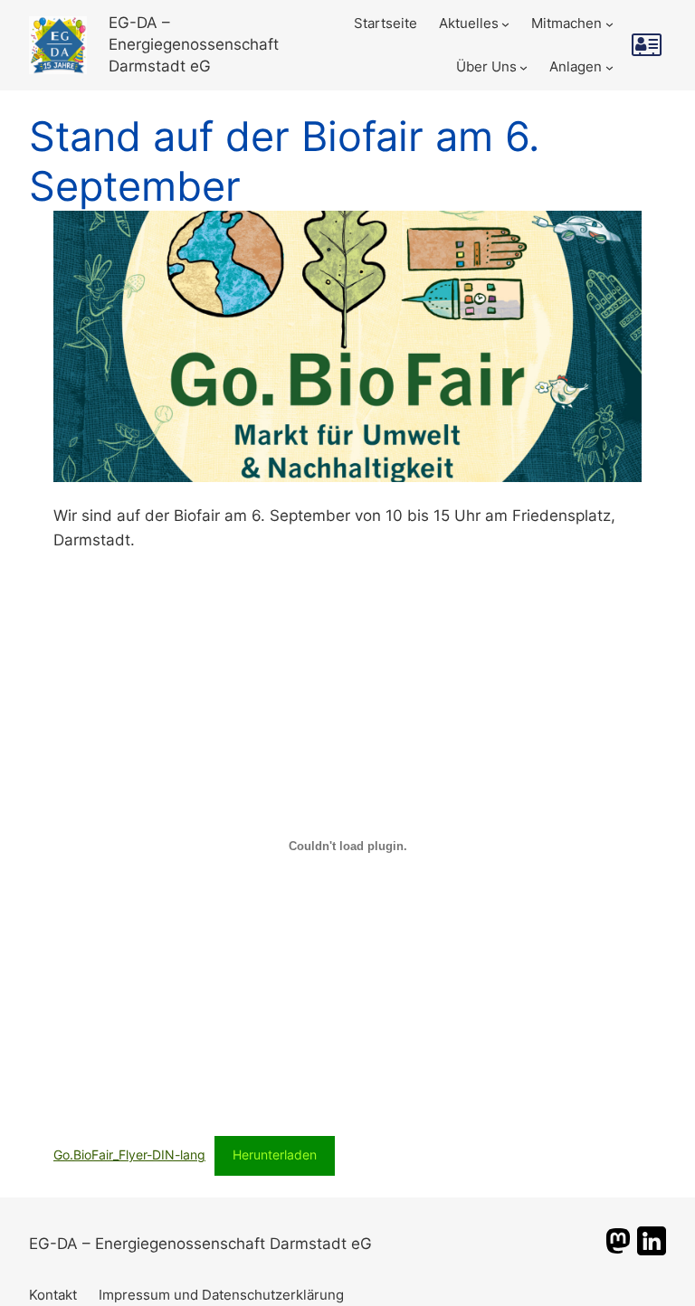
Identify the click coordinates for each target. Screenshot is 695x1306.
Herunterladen (275, 1155)
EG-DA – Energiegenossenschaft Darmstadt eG (194, 44)
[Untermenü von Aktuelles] (505, 23)
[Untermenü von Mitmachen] (609, 23)
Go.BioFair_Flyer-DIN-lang (129, 1155)
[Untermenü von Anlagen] (609, 67)
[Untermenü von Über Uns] (523, 67)
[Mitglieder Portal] (649, 45)
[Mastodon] (618, 1250)
